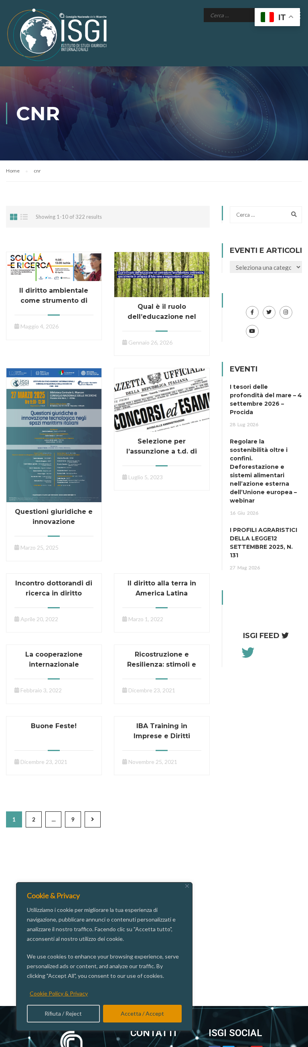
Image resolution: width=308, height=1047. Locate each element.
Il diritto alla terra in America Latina (162, 588)
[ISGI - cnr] (58, 35)
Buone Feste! (54, 726)
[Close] (187, 886)
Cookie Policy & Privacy (59, 993)
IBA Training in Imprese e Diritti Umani (162, 736)
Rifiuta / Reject (63, 1013)
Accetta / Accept (142, 1013)
